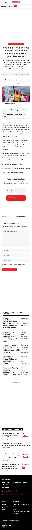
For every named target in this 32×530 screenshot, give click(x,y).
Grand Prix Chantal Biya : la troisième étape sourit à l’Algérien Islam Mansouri (10, 466)
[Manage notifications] (3, 526)
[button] (3, 2)
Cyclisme (11, 44)
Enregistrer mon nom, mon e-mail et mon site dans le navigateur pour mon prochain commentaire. (15, 265)
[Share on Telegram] (17, 74)
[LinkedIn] (13, 491)
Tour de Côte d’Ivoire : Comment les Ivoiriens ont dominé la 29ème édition (10, 456)
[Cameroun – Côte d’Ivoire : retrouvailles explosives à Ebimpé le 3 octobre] (25, 348)
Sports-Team (5, 494)
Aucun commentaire (8, 81)
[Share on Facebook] (6, 74)
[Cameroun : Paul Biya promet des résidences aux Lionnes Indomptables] (25, 371)
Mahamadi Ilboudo (21, 216)
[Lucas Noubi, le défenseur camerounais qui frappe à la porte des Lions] (25, 335)
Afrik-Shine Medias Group (16, 494)
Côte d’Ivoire (19, 44)
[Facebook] (2, 491)
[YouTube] (6, 491)
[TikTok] (11, 491)
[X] (4, 491)
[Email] (22, 74)
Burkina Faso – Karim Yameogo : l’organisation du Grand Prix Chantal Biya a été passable (16, 445)
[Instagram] (9, 491)
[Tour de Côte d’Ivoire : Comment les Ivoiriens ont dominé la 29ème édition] (26, 455)
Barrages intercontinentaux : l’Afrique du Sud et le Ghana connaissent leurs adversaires (10, 323)
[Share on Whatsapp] (11, 74)
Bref (23, 468)
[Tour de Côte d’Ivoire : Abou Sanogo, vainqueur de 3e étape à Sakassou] (26, 434)
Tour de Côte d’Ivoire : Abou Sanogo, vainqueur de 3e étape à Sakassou (11, 435)
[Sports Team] (16, 2)
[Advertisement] (16, 25)
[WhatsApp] (17, 491)
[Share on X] (9, 74)
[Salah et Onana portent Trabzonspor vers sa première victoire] (25, 360)
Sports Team (8, 79)
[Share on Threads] (19, 74)
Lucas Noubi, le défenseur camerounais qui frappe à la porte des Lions (10, 336)
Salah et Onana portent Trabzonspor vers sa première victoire (10, 360)
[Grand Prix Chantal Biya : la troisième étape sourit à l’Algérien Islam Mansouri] (26, 466)
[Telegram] (15, 491)
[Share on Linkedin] (14, 74)
